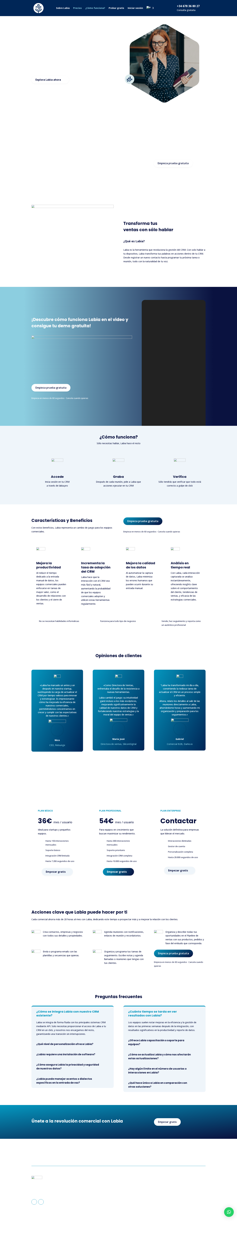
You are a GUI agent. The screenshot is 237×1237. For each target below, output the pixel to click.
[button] (229, 1212)
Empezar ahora (191, 1154)
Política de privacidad (180, 1189)
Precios (77, 7)
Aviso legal (175, 1184)
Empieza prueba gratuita (173, 163)
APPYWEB (163, 1223)
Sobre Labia (63, 7)
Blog (125, 1199)
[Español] (150, 8)
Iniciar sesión (135, 7)
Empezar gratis (56, 871)
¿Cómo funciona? (95, 7)
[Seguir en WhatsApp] (41, 1202)
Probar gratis (116, 7)
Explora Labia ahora (48, 79)
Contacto (128, 1194)
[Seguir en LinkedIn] (34, 1202)
